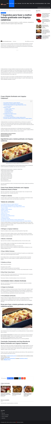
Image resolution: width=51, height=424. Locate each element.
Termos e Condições (5, 416)
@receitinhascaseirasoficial (10, 358)
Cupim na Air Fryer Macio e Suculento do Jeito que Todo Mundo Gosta (5, 394)
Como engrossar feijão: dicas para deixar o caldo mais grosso (46, 36)
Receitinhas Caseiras (20, 422)
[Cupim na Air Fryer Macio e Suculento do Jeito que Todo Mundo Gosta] (6, 389)
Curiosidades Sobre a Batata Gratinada (10, 113)
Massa (28, 3)
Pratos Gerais (11, 3)
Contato (48, 3)
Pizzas (31, 3)
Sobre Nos (3, 413)
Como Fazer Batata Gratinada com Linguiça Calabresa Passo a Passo (13, 206)
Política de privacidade (5, 414)
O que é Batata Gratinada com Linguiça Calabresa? (12, 102)
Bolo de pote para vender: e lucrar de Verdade (45, 26)
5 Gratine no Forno (8, 111)
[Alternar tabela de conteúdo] (30, 101)
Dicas (45, 3)
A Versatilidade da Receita (9, 116)
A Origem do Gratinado (9, 115)
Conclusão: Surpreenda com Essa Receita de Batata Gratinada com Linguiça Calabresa (18, 118)
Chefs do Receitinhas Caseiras (7, 41)
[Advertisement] (17, 32)
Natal (33, 3)
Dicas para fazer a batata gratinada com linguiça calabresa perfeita (15, 117)
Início (8, 3)
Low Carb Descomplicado (39, 3)
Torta (23, 3)
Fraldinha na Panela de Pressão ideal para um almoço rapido (27, 394)
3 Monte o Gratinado (9, 109)
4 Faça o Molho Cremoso (9, 110)
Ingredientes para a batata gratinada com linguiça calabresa (13, 103)
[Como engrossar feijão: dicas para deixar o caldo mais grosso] (38, 37)
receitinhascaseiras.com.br (11, 355)
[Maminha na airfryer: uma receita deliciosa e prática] (17, 389)
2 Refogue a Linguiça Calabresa (10, 108)
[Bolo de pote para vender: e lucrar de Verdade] (38, 26)
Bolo (25, 3)
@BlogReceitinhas (7, 359)
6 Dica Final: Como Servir (9, 112)
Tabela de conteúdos (7, 107)
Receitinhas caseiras (23, 358)
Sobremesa (19, 3)
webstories (3, 418)
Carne (16, 3)
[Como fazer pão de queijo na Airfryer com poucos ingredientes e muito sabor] (38, 31)
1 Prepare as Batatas (9, 106)
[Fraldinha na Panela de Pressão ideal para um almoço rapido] (29, 389)
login (8, 403)
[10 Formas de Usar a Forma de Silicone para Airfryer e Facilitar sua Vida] (38, 21)
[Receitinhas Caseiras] (3, 4)
